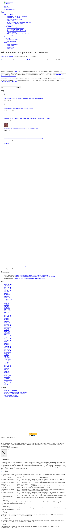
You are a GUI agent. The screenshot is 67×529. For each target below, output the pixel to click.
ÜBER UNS (7, 38)
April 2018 (7, 308)
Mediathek (10, 48)
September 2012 (8, 383)
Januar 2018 (7, 312)
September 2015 (8, 338)
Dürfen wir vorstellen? (13, 39)
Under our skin (31, 59)
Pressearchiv (10, 45)
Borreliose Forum (8, 36)
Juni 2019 (6, 291)
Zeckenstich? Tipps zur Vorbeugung (16, 23)
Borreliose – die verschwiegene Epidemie (14, 393)
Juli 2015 (6, 341)
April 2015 (7, 344)
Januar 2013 (7, 377)
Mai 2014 (6, 356)
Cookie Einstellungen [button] (6, 447)
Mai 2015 (6, 343)
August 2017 (7, 316)
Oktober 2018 (7, 300)
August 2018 (7, 302)
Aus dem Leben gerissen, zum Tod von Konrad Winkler (18, 108)
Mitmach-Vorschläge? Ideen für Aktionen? (18, 34)
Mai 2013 (6, 371)
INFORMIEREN (8, 14)
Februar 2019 (7, 297)
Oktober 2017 (7, 313)
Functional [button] (3, 499)
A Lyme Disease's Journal (10, 395)
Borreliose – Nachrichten (10, 390)
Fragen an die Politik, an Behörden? (16, 31)
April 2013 (7, 372)
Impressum (7, 7)
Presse (5, 42)
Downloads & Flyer (12, 25)
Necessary (5, 471)
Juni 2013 (6, 369)
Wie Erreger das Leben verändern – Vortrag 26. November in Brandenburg (23, 138)
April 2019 (7, 294)
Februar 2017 (7, 322)
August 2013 (7, 366)
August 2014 (7, 352)
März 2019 (7, 296)
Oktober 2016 (7, 327)
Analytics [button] (3, 511)
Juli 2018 (6, 303)
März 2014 (7, 358)
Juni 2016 (6, 328)
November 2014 (8, 347)
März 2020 (7, 286)
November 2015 (8, 336)
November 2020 (8, 284)
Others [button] (2, 523)
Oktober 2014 (7, 349)
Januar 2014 (7, 360)
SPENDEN (10, 35)
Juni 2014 (6, 355)
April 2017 (7, 319)
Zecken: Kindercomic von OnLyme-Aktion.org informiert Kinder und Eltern (23, 98)
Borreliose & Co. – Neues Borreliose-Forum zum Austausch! (29, 278)
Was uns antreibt (11, 41)
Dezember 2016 (8, 324)
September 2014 (8, 350)
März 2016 (7, 333)
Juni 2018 (6, 305)
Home (2, 56)
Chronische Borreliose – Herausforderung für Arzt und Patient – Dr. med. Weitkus (25, 266)
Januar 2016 (7, 334)
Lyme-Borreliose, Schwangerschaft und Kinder (19, 22)
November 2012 (8, 380)
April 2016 (7, 331)
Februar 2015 (7, 346)
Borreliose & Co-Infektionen (14, 19)
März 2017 (7, 321)
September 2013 (8, 365)
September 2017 (8, 315)
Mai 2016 (6, 330)
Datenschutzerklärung (9, 9)
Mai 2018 (6, 306)
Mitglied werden (11, 32)
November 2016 (8, 325)
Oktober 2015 (7, 337)
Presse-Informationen (12, 44)
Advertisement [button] (4, 517)
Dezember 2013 (8, 362)
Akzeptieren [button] (15, 447)
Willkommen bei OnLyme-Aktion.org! (17, 16)
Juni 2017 (6, 318)
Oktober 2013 (7, 363)
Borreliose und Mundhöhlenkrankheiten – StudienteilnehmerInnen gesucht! (35, 276)
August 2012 (7, 384)
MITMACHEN (8, 26)
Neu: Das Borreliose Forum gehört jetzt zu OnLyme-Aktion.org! (31, 275)
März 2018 (7, 309)
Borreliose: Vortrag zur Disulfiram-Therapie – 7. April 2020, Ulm (21, 128)
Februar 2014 (7, 359)
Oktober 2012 (7, 381)
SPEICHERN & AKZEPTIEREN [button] (10, 527)
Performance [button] (4, 505)
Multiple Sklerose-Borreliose (11, 396)
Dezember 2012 (8, 378)
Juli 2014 (6, 353)
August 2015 (7, 340)
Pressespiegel (10, 47)
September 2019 (8, 288)
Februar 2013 (7, 375)
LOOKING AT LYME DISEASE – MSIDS (15, 392)
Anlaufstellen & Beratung (13, 17)
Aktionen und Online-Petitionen (15, 28)
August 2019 (7, 290)
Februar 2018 (7, 311)
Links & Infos (10, 20)
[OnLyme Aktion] (2, 12)
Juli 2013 (6, 368)
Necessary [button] (3, 469)
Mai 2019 (6, 293)
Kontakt (6, 6)
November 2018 (8, 299)
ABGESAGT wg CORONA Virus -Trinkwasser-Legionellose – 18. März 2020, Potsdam (27, 118)
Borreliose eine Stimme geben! (15, 29)
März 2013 (7, 374)
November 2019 (8, 287)
